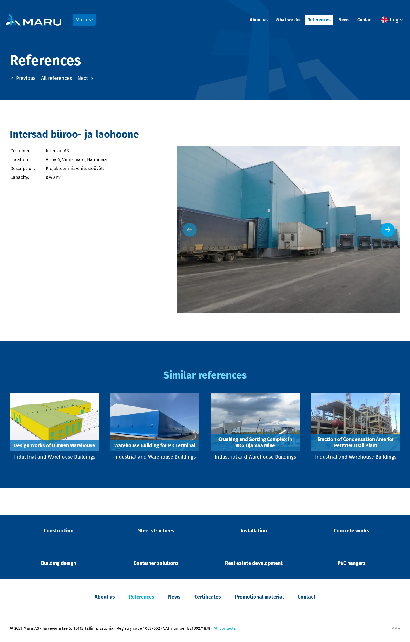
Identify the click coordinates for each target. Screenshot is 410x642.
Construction (58, 531)
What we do (288, 19)
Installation (254, 531)
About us (259, 19)
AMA (396, 628)
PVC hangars (351, 563)
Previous (25, 78)
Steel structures (156, 531)
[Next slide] (388, 230)
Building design (58, 563)
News (343, 19)
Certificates (207, 597)
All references (56, 78)
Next (84, 78)
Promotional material (259, 597)
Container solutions (156, 563)
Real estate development (254, 563)
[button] (392, 20)
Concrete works (351, 531)
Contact (365, 19)
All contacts (224, 628)
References (319, 19)
